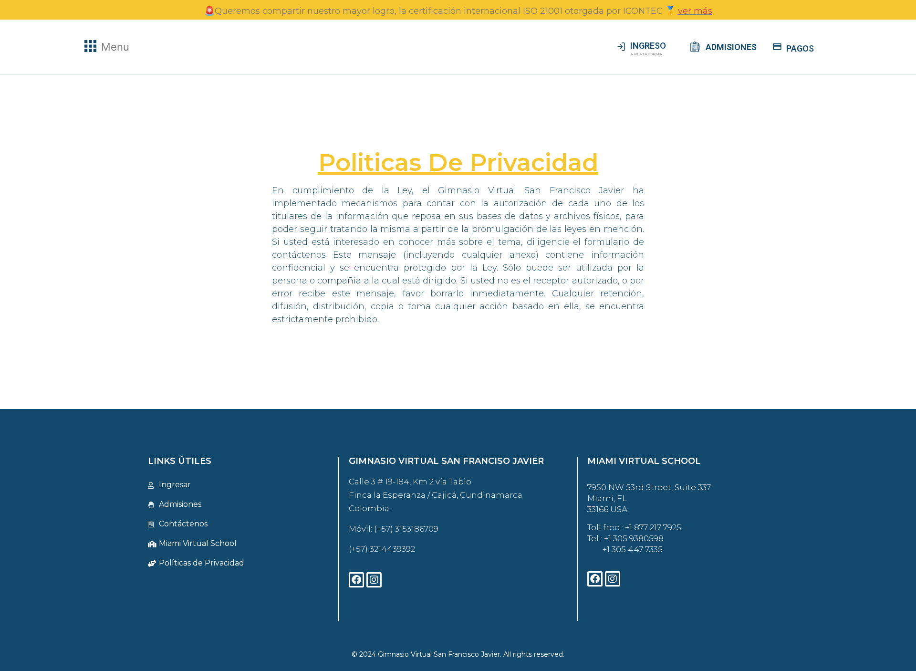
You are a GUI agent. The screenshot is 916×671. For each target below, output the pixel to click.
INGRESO (648, 46)
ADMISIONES (731, 47)
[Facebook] (356, 579)
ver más (695, 11)
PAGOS (800, 48)
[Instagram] (374, 579)
